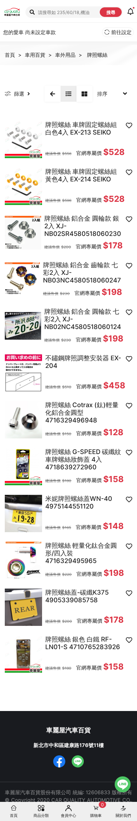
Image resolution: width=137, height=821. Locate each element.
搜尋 (110, 12)
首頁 (10, 55)
